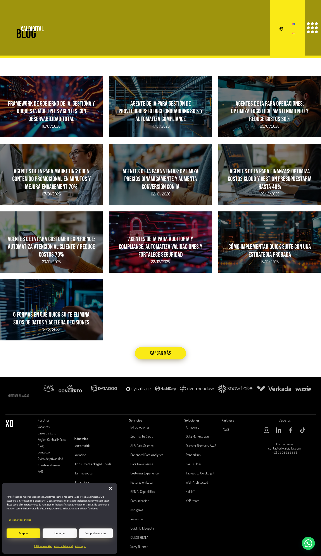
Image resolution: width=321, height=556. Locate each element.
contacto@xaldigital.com (284, 448)
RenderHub (193, 455)
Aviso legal (80, 546)
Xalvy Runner (139, 546)
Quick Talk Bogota (142, 528)
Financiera (82, 482)
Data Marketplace (197, 436)
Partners (227, 420)
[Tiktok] (302, 430)
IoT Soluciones (139, 427)
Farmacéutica (84, 473)
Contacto (44, 452)
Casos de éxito (47, 433)
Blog (40, 446)
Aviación (80, 455)
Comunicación (139, 500)
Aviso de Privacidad (63, 546)
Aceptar (23, 533)
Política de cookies (43, 546)
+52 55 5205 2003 (284, 452)
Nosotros (44, 420)
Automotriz (82, 445)
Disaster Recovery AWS (201, 445)
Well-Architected (197, 482)
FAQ (40, 471)
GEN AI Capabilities (142, 491)
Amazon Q (192, 427)
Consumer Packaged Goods (93, 464)
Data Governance (141, 464)
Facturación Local (141, 482)
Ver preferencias (95, 533)
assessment (138, 519)
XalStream (192, 500)
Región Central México (52, 439)
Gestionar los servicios (20, 519)
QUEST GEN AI (139, 537)
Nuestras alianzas (49, 465)
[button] (110, 488)
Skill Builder (193, 464)
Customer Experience (144, 473)
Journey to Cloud (141, 436)
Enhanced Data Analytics (146, 455)
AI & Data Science (142, 445)
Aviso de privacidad (50, 459)
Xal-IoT (190, 491)
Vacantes (44, 427)
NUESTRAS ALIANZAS (18, 396)
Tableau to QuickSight (200, 473)
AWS (226, 429)
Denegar (59, 533)
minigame (136, 510)
